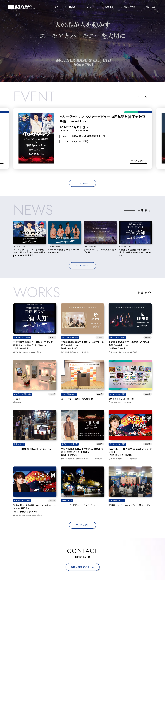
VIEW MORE (82, 183)
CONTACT (151, 7)
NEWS (72, 7)
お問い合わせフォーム (82, 566)
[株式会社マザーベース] (21, 6)
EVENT (90, 7)
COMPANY (129, 7)
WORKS (109, 7)
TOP (56, 7)
